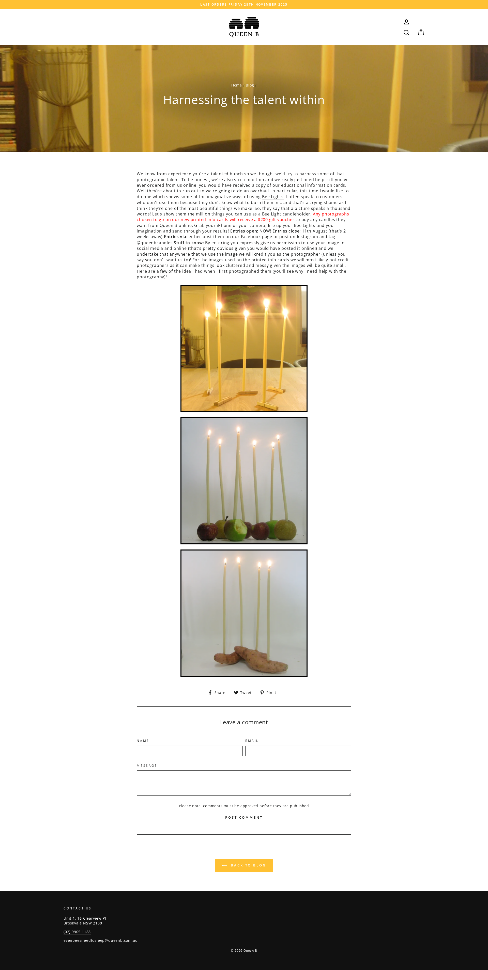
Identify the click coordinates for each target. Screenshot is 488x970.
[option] (244, 5)
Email (252, 741)
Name (143, 741)
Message (147, 766)
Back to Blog (247, 865)
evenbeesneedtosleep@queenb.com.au (101, 940)
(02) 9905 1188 (77, 931)
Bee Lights (273, 196)
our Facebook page (252, 236)
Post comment (244, 817)
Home (236, 85)
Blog (250, 85)
